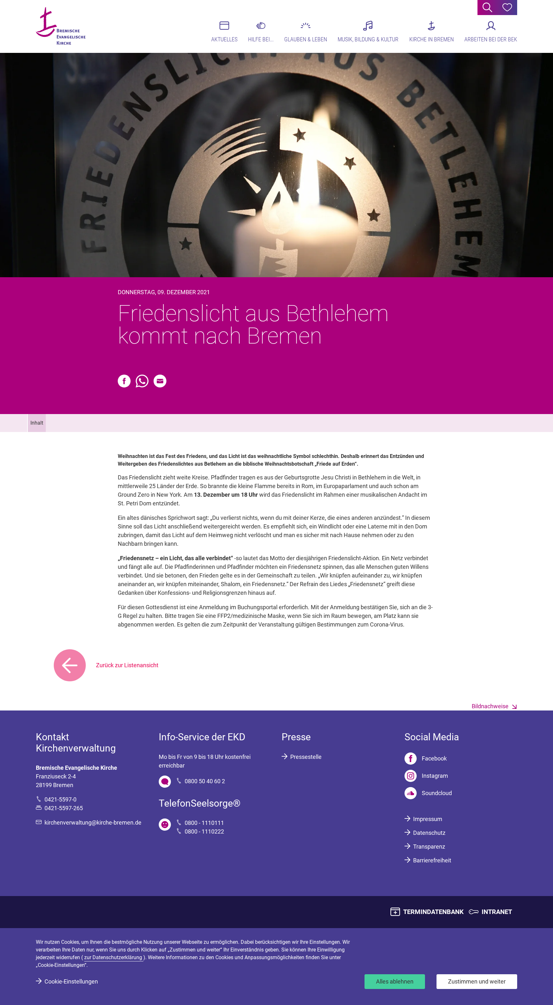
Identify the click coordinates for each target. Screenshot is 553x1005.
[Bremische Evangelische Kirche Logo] (60, 26)
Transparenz (429, 846)
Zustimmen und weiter (477, 981)
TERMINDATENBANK (433, 912)
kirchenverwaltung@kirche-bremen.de (92, 822)
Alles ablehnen (394, 981)
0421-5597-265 (63, 808)
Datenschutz (429, 832)
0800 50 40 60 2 (205, 781)
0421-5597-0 (60, 799)
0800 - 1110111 (204, 822)
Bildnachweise (490, 706)
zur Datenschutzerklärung (113, 957)
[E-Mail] (160, 381)
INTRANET (497, 912)
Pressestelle (306, 756)
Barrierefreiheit (432, 860)
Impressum (427, 819)
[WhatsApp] (142, 381)
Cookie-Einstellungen (71, 981)
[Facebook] (124, 381)
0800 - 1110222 (204, 831)
